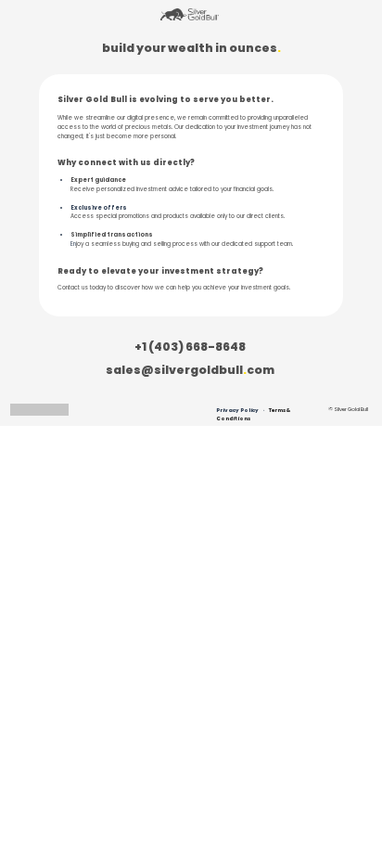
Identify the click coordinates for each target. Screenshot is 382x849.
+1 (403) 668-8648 (190, 346)
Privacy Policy (237, 410)
